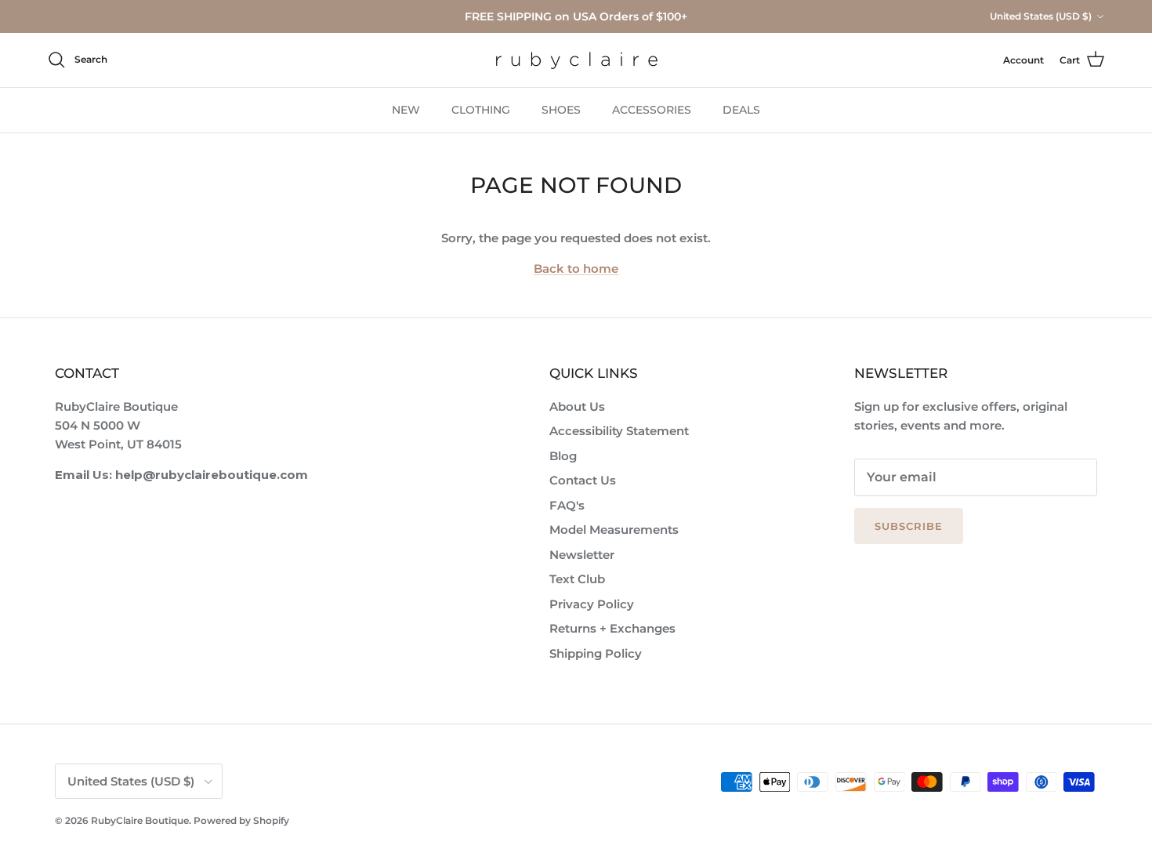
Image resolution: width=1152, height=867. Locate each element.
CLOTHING (480, 110)
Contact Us (582, 480)
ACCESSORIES (651, 110)
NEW (406, 110)
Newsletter (581, 554)
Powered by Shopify (241, 820)
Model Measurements (614, 529)
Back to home (576, 268)
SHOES (561, 110)
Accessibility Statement (619, 430)
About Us (577, 406)
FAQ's (567, 505)
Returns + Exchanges (612, 628)
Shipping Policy (595, 653)
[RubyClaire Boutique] (576, 60)
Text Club (577, 578)
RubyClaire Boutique (140, 820)
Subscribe (909, 526)
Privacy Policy (591, 604)
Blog (563, 455)
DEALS (741, 110)
